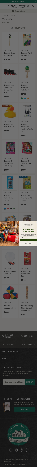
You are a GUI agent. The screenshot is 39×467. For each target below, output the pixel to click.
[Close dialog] (37, 222)
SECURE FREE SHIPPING (28, 240)
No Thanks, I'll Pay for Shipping (28, 243)
